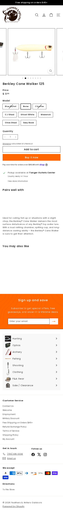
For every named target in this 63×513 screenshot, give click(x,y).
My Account (8, 439)
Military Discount (11, 418)
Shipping (7, 143)
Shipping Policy (11, 435)
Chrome (40, 107)
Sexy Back (28, 122)
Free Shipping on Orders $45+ (18, 422)
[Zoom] (51, 71)
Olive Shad (11, 122)
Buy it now (31, 157)
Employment (9, 414)
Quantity (8, 131)
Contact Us (8, 406)
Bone (26, 106)
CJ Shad (9, 114)
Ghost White (27, 114)
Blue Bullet (12, 107)
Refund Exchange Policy (14, 426)
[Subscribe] (54, 321)
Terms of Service (11, 431)
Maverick (46, 114)
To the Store (9, 489)
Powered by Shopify (13, 506)
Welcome (7, 410)
